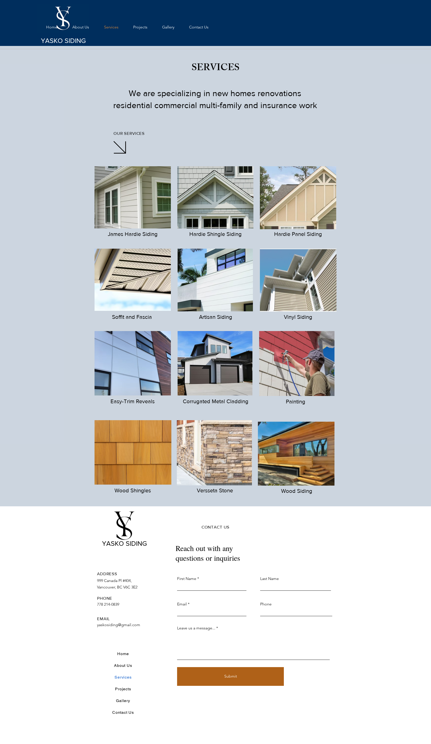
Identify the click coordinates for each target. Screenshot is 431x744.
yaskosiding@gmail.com (118, 624)
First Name (186, 579)
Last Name (269, 579)
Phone (266, 604)
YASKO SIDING (63, 40)
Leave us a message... (196, 628)
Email (182, 604)
